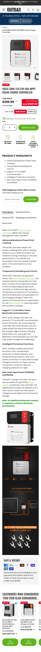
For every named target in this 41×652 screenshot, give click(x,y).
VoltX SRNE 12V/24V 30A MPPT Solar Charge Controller (27, 622)
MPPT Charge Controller (24, 278)
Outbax (4, 27)
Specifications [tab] (23, 212)
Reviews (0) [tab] (8, 217)
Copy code (27, 21)
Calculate (31, 199)
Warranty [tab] (7, 223)
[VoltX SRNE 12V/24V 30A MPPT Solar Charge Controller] (28, 609)
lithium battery (15, 303)
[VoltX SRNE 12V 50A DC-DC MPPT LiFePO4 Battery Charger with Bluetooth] (10, 609)
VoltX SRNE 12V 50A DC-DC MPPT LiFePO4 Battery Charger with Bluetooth (9, 624)
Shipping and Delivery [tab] (26, 217)
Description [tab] (8, 212)
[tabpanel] (20, 392)
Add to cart (28, 127)
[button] (37, 9)
